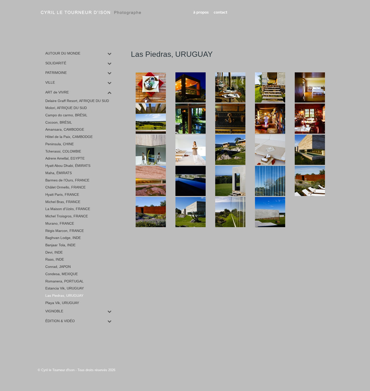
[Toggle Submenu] (109, 53)
